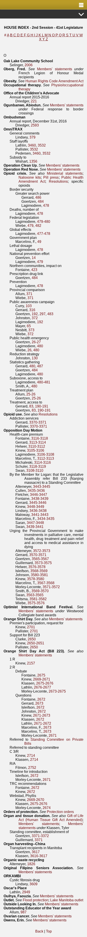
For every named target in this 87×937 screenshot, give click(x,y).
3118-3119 (37, 466)
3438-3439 (39, 499)
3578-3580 (35, 579)
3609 (33, 884)
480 (40, 346)
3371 (39, 840)
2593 (35, 125)
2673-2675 (57, 691)
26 (29, 350)
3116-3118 (39, 438)
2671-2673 (41, 715)
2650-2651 (35, 643)
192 (35, 314)
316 (32, 310)
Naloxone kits (30, 177)
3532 (42, 145)
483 (50, 314)
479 (30, 226)
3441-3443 (39, 515)
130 (35, 358)
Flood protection (35, 900)
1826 (31, 864)
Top (49, 931)
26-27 (36, 342)
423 (34, 270)
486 (38, 197)
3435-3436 (36, 490)
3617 (36, 852)
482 (38, 226)
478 (46, 205)
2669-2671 (41, 679)
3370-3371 (37, 422)
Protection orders (60, 812)
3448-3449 (35, 507)
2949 (26, 892)
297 (42, 314)
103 (29, 306)
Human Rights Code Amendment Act (54, 81)
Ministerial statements (65, 173)
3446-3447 (38, 494)
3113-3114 (37, 442)
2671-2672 (42, 723)
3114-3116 (42, 462)
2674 (47, 808)
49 (39, 242)
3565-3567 (40, 559)
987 (24, 912)
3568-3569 (39, 571)
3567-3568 (45, 583)
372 (35, 318)
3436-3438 (38, 511)
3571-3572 (51, 587)
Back (39, 931)
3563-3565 (35, 595)
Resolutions (58, 181)
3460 (32, 145)
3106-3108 (45, 454)
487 (40, 366)
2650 (32, 639)
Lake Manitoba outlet (66, 900)
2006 (29, 65)
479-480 (43, 221)
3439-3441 (35, 527)
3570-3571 (37, 555)
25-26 (30, 394)
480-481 (43, 382)
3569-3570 (40, 591)
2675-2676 (44, 683)
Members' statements (54, 69)
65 (29, 326)
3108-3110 (34, 470)
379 (32, 137)
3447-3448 (35, 523)
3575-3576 (36, 603)
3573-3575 (43, 563)
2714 (31, 755)
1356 (33, 161)
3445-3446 (37, 503)
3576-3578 (37, 567)
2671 (53, 735)
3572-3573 (41, 551)
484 (41, 201)
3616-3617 (38, 856)
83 (31, 406)
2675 (41, 675)
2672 (41, 699)
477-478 (43, 234)
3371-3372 (40, 836)
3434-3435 (45, 519)
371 (29, 294)
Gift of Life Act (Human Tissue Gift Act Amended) (51, 818)
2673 (39, 703)
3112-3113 (45, 458)
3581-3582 (38, 599)
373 (31, 330)
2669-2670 (35, 800)
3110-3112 (36, 446)
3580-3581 (39, 575)
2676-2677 (42, 687)
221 (34, 101)
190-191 (41, 406)
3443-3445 (41, 486)
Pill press (51, 177)
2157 (31, 663)
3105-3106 (35, 450)
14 (34, 258)
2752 (32, 767)
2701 (31, 627)
